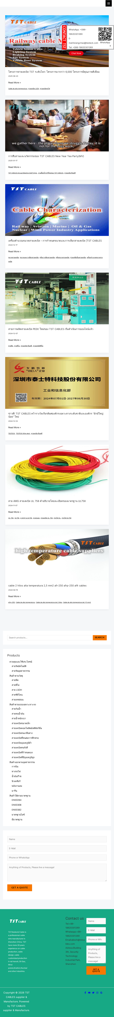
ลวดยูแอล (36, 518)
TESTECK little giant (23, 433)
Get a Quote (19, 888)
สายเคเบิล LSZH (33, 88)
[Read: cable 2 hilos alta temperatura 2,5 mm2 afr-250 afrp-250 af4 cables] (57, 554)
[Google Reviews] (101, 993)
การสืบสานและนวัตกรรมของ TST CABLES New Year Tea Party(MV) (46, 156)
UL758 (17, 518)
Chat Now (76, 53)
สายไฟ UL (57, 518)
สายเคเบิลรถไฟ (45, 88)
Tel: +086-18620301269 (81, 47)
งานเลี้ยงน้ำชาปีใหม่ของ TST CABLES (50, 173)
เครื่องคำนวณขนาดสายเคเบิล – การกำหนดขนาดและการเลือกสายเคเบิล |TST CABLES (55, 240)
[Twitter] (93, 993)
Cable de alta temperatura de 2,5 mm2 (77, 602)
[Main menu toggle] (109, 3)
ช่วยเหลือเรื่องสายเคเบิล (78, 257)
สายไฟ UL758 (66, 518)
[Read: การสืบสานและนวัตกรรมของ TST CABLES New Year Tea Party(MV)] (57, 125)
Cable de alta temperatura (17, 88)
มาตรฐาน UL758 (26, 518)
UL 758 (10, 518)
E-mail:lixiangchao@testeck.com (83, 40)
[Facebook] (85, 993)
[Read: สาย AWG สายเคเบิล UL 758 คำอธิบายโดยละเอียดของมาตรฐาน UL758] (57, 470)
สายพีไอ (17, 346)
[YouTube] (89, 993)
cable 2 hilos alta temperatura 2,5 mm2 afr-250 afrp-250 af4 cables (47, 585)
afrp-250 (11, 602)
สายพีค (10, 346)
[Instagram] (97, 993)
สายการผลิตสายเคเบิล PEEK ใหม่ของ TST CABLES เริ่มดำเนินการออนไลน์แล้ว (50, 329)
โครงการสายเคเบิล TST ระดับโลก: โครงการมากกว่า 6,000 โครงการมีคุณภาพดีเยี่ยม (54, 71)
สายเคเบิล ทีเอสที (70, 173)
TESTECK (11, 433)
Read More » (14, 82)
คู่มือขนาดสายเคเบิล (62, 257)
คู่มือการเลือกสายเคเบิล (47, 257)
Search (99, 637)
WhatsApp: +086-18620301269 (77, 31)
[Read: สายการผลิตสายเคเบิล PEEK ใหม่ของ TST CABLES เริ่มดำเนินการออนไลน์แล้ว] (57, 298)
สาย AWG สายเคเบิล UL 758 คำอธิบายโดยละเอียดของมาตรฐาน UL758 (47, 501)
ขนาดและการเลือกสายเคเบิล (29, 257)
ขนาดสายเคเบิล (13, 257)
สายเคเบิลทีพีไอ (38, 346)
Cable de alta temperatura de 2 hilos (49, 602)
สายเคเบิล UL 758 (47, 518)
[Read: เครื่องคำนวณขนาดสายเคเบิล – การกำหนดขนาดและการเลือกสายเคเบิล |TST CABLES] (57, 210)
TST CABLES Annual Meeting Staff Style (22, 173)
